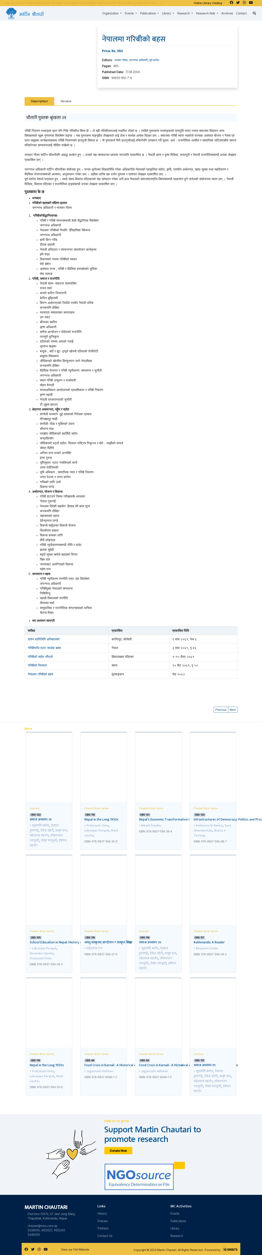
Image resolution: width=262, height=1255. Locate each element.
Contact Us (104, 1236)
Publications (178, 1221)
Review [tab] (66, 101)
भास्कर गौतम (121, 60)
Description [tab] (39, 101)
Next (233, 709)
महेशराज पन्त (94, 948)
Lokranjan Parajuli (96, 830)
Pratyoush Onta (98, 825)
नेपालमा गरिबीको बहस (40, 674)
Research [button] (184, 13)
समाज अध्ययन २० (150, 942)
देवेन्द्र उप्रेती (47, 830)
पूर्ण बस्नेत (154, 60)
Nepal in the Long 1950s (101, 819)
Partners (103, 1228)
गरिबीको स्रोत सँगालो (40, 657)
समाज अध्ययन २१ (41, 819)
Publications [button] (148, 13)
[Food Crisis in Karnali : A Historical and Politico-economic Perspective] (104, 1001)
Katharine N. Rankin (209, 825)
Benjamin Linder (207, 948)
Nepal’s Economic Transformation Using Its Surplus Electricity (183, 819)
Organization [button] (110, 13)
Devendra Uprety (41, 953)
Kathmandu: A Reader (209, 942)
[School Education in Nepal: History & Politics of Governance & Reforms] (49, 878)
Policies (102, 1221)
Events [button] (130, 13)
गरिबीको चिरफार (37, 665)
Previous (221, 709)
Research (176, 1236)
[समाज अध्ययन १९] (213, 1001)
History (102, 1213)
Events (175, 1213)
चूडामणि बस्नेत (40, 825)
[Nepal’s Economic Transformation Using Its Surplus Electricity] (158, 755)
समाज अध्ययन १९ (205, 1065)
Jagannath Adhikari (100, 1071)
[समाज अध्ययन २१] (49, 755)
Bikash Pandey (151, 825)
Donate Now (118, 1150)
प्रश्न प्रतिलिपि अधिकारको (43, 639)
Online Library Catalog (208, 3)
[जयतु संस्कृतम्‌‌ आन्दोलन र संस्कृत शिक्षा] (104, 878)
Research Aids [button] (206, 13)
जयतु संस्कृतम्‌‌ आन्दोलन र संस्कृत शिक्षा (108, 942)
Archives (227, 13)
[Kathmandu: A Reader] (213, 878)
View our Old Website (75, 1249)
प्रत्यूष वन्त (61, 830)
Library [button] (167, 13)
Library (175, 1228)
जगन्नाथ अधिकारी (138, 60)
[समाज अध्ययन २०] (158, 878)
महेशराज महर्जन (39, 835)
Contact (241, 13)
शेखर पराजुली (49, 840)
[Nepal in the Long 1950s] (104, 755)
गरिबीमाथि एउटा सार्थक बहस (44, 648)
